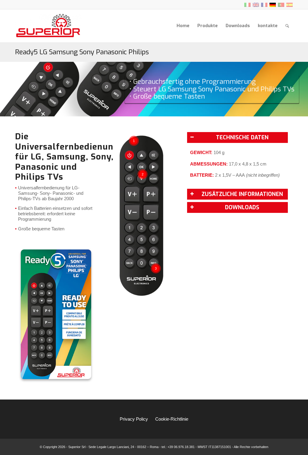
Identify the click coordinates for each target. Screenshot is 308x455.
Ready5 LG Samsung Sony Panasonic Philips (82, 52)
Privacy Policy (134, 419)
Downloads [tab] (242, 207)
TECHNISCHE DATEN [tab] (242, 137)
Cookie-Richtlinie (171, 419)
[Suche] (287, 26)
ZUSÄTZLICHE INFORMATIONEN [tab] (242, 194)
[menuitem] (183, 26)
